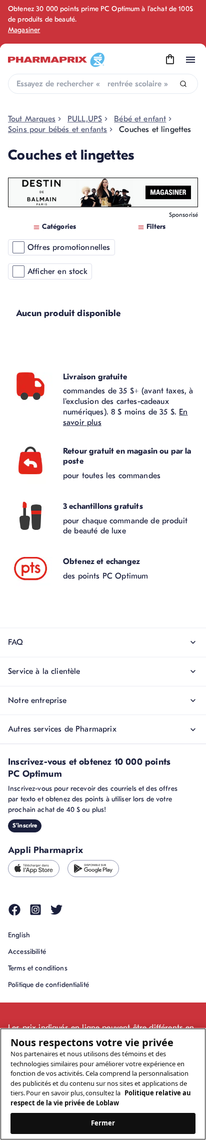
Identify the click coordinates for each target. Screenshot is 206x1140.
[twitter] (56, 909)
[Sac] (170, 60)
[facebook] (14, 909)
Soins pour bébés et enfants (57, 129)
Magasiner (24, 30)
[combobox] (103, 84)
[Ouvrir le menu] (190, 60)
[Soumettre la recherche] (183, 84)
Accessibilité (27, 951)
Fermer (103, 1122)
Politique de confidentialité (48, 984)
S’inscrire (24, 825)
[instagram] (35, 909)
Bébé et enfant (140, 118)
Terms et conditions (38, 968)
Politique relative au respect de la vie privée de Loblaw (100, 1097)
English (19, 935)
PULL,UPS (85, 118)
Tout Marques (32, 118)
